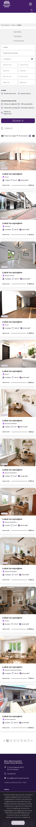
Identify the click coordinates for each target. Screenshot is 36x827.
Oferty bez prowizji (10, 108)
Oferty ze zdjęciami (10, 104)
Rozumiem (18, 823)
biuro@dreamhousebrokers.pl (18, 778)
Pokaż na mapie (10, 136)
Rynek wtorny (26, 93)
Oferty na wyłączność (7, 113)
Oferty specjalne (26, 104)
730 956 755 (11, 774)
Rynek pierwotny (10, 93)
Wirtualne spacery (27, 108)
